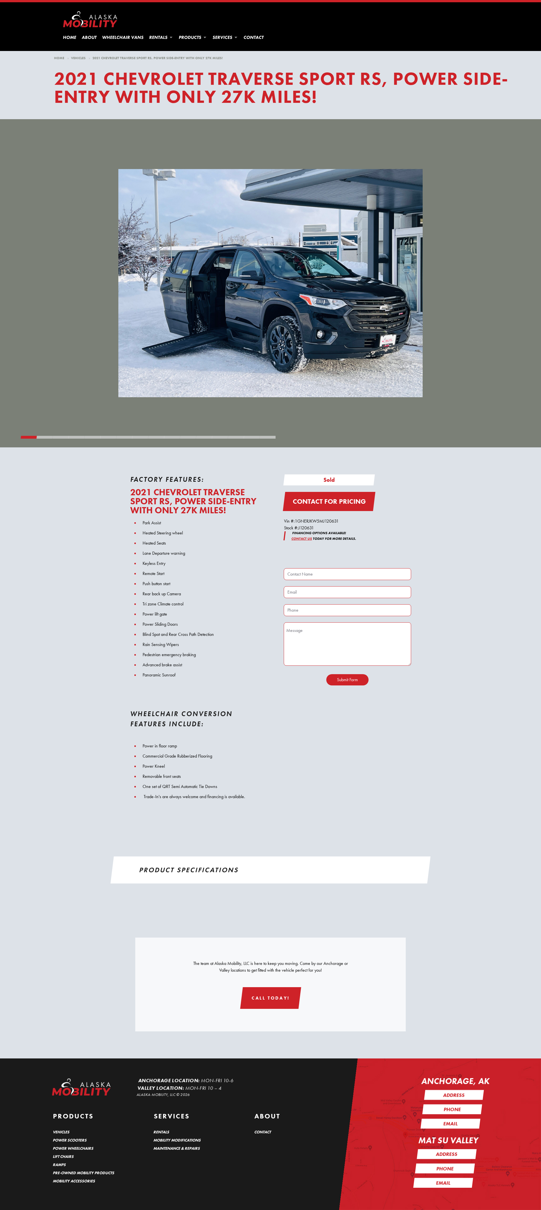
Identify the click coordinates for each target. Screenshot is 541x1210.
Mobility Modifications (177, 1140)
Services (222, 37)
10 (172, 438)
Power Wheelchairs (73, 1148)
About (89, 37)
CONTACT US (301, 538)
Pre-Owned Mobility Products (83, 1172)
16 (268, 438)
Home (70, 37)
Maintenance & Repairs (177, 1148)
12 (204, 438)
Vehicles (78, 58)
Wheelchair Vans (123, 37)
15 (252, 438)
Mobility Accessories (74, 1181)
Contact (253, 37)
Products (190, 37)
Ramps (59, 1164)
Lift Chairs (63, 1156)
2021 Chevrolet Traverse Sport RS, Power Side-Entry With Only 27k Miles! (157, 58)
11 (188, 438)
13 (220, 438)
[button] (171, 37)
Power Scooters (69, 1140)
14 (236, 438)
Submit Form (347, 680)
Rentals (158, 37)
